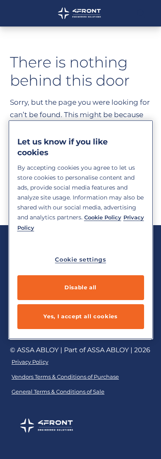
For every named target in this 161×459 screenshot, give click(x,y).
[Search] (141, 13)
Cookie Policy (102, 217)
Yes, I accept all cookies (80, 316)
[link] (30, 362)
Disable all (80, 287)
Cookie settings (80, 259)
